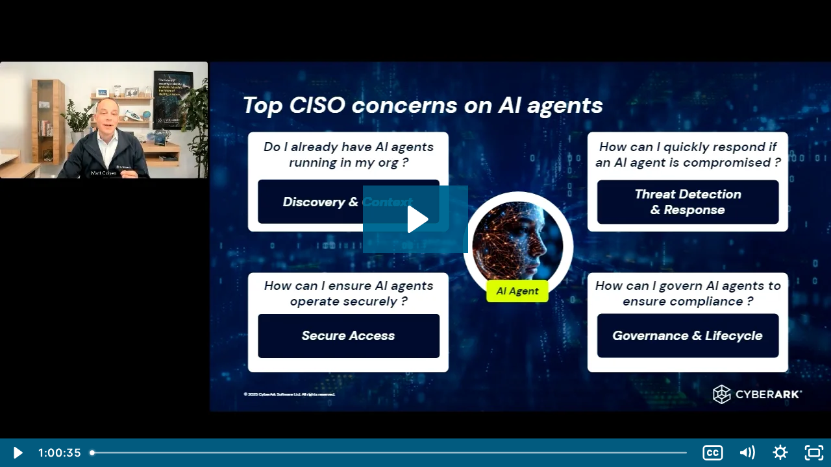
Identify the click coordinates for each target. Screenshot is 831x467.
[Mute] (746, 452)
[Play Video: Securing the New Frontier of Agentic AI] (416, 219)
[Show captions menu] (713, 452)
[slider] (391, 452)
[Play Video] (17, 452)
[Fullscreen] (814, 452)
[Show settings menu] (780, 452)
